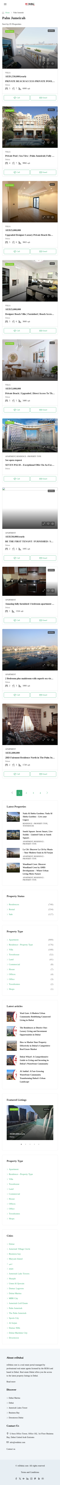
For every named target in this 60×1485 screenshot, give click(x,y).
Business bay (15, 1254)
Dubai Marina (15, 1293)
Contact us (11, 1449)
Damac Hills (14, 1328)
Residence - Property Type (21, 944)
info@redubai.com (17, 1442)
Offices (12, 974)
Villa (11, 949)
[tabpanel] (30, 1122)
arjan (11, 1269)
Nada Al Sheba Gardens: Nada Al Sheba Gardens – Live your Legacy (37, 816)
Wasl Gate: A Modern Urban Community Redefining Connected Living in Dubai (35, 1016)
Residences (14, 904)
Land (11, 959)
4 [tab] (35, 1145)
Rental (12, 909)
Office (12, 979)
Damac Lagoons (16, 1288)
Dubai (11, 1244)
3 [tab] (31, 1145)
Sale (11, 914)
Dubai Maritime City (18, 1333)
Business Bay (14, 1413)
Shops (11, 989)
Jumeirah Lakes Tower (18, 1408)
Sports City (14, 1318)
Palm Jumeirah (15, 1308)
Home (7, 13)
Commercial (14, 964)
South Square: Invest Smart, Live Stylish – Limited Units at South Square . (37, 834)
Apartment (13, 940)
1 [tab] (22, 1145)
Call (18, 98)
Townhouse (14, 954)
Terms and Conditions (30, 1472)
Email (45, 98)
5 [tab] (40, 1145)
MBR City (13, 1298)
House (12, 969)
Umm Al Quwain (16, 1283)
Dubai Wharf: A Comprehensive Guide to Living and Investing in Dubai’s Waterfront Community (34, 1060)
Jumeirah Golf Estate (18, 1303)
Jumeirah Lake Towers (19, 1273)
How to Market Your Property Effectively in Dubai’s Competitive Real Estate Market (35, 1045)
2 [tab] (27, 1145)
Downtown (14, 1338)
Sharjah (12, 1278)
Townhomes (14, 984)
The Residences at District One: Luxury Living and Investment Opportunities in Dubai (33, 1031)
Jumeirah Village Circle (19, 1249)
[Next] (47, 793)
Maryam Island (16, 1259)
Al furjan (13, 1323)
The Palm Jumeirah (17, 1313)
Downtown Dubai (16, 1418)
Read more (11, 1382)
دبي (10, 1264)
